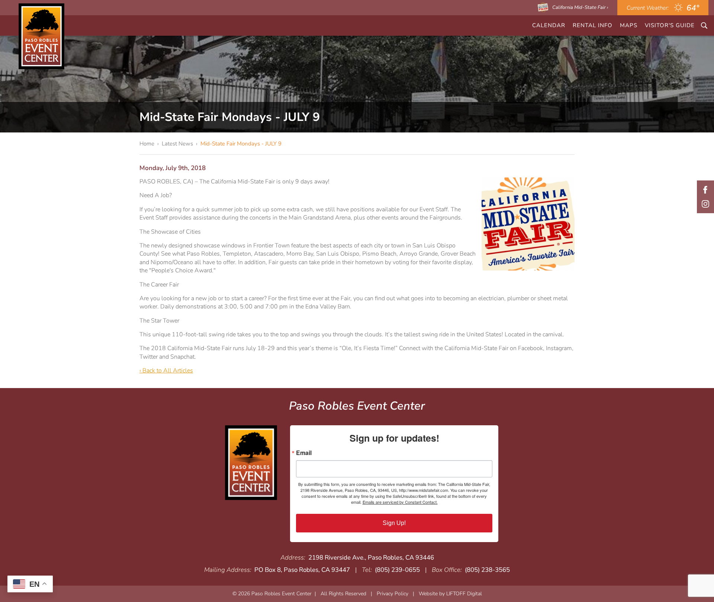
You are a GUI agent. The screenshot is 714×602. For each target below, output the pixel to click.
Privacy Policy (392, 593)
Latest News (177, 143)
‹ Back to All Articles (166, 370)
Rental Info (592, 25)
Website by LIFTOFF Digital (450, 593)
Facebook (705, 189)
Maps (628, 25)
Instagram (705, 204)
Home (146, 143)
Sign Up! (394, 523)
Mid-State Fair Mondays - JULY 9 (241, 143)
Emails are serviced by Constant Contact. (400, 502)
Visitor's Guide (670, 25)
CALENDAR (548, 25)
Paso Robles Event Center (41, 36)
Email (304, 453)
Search (704, 25)
